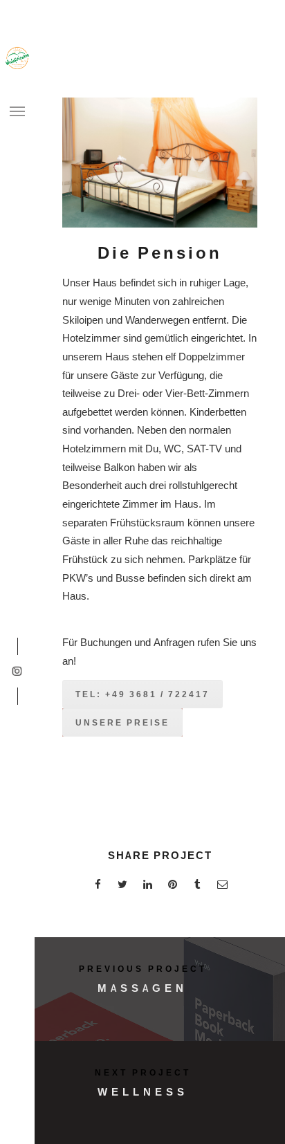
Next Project (143, 1072)
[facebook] (97, 886)
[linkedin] (147, 886)
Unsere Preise (122, 722)
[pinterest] (172, 886)
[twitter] (122, 886)
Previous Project (143, 968)
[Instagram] (17, 671)
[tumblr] (197, 886)
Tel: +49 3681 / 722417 (142, 694)
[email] (222, 886)
